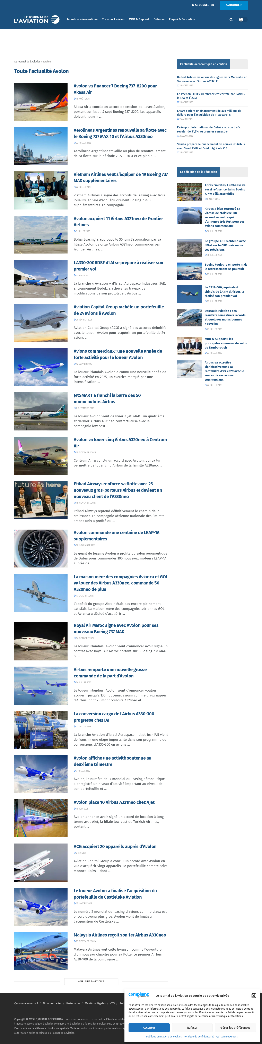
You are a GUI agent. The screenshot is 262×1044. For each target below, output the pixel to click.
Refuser (192, 1027)
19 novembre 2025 (86, 452)
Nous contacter (52, 1003)
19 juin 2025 (82, 808)
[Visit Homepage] (37, 19)
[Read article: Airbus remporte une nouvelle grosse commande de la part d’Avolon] (41, 686)
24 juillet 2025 (83, 682)
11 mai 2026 (82, 275)
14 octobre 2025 (85, 638)
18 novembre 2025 (86, 503)
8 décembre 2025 (85, 408)
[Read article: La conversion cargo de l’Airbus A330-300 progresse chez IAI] (41, 730)
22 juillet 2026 (83, 187)
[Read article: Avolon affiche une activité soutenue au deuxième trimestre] (41, 774)
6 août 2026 (213, 199)
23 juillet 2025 (83, 726)
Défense (159, 19)
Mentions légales (95, 1003)
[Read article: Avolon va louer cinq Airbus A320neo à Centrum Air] (41, 456)
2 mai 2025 (81, 853)
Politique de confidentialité (199, 1036)
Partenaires (73, 1003)
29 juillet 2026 (214, 274)
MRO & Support (139, 19)
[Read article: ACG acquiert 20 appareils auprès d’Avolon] (41, 863)
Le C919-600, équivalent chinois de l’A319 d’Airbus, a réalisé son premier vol (224, 291)
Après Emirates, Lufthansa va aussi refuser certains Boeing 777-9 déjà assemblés (225, 189)
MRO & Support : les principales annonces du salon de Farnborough (226, 343)
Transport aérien (113, 19)
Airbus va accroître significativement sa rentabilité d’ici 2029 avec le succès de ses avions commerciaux (224, 371)
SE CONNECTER (204, 5)
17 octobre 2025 (85, 595)
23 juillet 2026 (83, 143)
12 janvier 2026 (84, 364)
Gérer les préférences (235, 1027)
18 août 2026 (83, 98)
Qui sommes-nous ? (227, 1036)
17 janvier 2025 (84, 903)
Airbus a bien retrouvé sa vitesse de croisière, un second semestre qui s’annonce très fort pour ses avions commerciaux (224, 217)
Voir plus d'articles (91, 981)
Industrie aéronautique (82, 19)
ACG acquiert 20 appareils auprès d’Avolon (115, 846)
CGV (112, 1003)
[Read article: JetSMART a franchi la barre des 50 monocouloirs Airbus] (41, 411)
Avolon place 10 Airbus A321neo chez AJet (114, 802)
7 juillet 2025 (83, 771)
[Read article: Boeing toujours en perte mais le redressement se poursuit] (189, 271)
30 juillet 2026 (214, 231)
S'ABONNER (234, 5)
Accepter (149, 1027)
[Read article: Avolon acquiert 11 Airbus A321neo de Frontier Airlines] (41, 235)
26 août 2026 (186, 85)
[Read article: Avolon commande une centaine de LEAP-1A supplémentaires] (41, 549)
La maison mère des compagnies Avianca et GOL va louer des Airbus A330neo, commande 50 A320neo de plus (121, 583)
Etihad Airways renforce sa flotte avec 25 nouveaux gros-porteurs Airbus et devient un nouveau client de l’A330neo (118, 490)
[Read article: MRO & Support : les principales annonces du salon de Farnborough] (189, 345)
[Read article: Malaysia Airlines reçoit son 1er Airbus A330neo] (41, 951)
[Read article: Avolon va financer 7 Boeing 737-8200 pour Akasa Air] (41, 102)
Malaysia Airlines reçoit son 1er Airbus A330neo (120, 935)
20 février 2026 (84, 319)
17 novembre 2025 (86, 545)
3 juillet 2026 (83, 231)
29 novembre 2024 (86, 941)
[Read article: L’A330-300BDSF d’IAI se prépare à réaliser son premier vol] (41, 279)
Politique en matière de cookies (164, 1036)
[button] (254, 996)
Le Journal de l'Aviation (27, 61)
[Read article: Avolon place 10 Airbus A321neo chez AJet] (41, 818)
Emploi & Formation (182, 19)
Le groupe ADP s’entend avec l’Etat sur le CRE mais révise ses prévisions (225, 245)
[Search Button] (231, 19)
